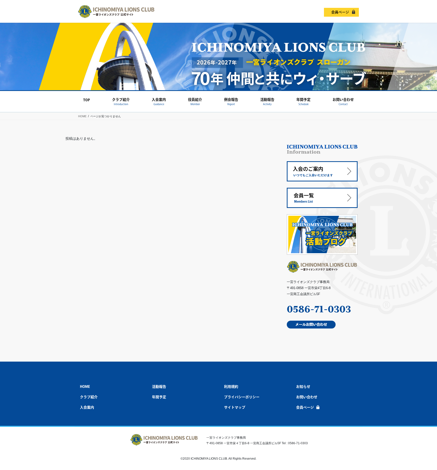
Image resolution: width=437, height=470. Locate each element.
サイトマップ (234, 407)
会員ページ (340, 12)
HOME (85, 386)
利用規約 (231, 386)
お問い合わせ (306, 397)
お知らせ (303, 386)
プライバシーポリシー (241, 397)
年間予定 (159, 397)
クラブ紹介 (89, 397)
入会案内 (87, 407)
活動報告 (159, 386)
